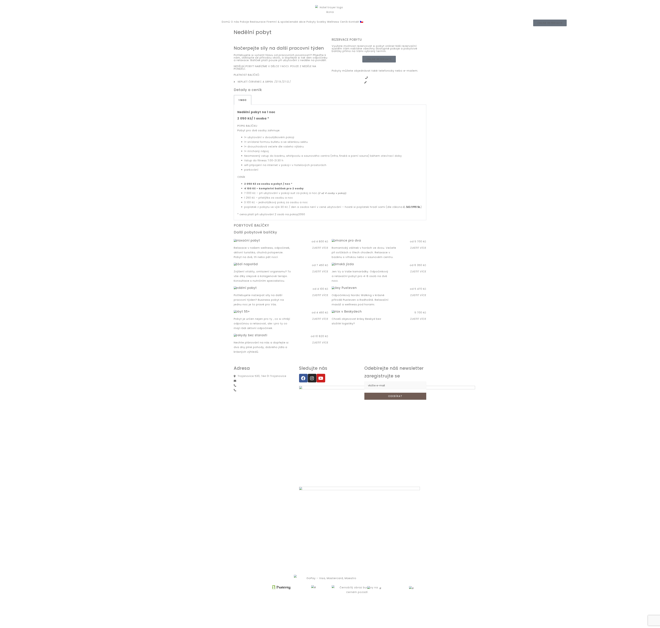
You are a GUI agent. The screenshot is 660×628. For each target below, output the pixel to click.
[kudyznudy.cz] (379, 588)
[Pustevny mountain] (281, 588)
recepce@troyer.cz (381, 82)
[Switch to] (361, 22)
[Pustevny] (313, 587)
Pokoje (244, 22)
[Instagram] (312, 378)
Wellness (333, 22)
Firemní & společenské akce (286, 22)
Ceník (344, 22)
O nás (235, 22)
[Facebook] (303, 378)
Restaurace (258, 22)
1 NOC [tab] (243, 100)
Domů (226, 22)
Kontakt (354, 22)
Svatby (321, 22)
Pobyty (311, 22)
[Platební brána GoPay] (330, 578)
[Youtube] (321, 378)
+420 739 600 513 (249, 390)
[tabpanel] (330, 162)
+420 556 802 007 (381, 77)
